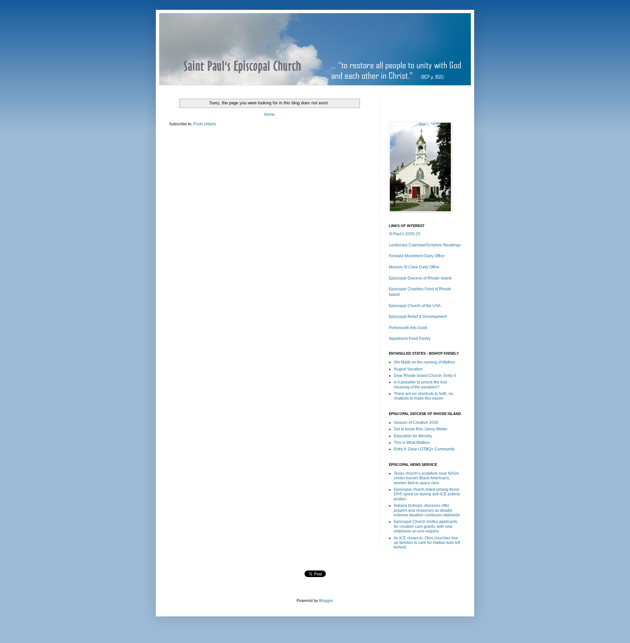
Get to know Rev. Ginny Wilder (421, 429)
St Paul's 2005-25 (404, 234)
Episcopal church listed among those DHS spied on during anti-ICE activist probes (427, 494)
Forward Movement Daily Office (417, 256)
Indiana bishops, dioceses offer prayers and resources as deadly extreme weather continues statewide (427, 510)
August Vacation (408, 369)
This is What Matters (412, 442)
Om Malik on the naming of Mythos (424, 362)
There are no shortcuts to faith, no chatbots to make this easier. (423, 396)
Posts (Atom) (204, 124)
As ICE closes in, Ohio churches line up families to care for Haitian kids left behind (427, 543)
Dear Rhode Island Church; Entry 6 (425, 375)
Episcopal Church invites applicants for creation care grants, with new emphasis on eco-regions (425, 526)
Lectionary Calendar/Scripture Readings (425, 245)
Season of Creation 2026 (416, 422)
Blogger (326, 600)
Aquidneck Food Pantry (409, 338)
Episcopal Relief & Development (418, 316)
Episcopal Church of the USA (415, 305)
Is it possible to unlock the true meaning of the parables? (420, 384)
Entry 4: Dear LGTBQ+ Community (424, 449)
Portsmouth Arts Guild (408, 327)
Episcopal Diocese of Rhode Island (420, 278)
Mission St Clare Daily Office (414, 267)
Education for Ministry (413, 436)
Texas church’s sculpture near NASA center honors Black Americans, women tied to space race (426, 478)
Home (269, 114)
